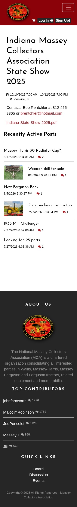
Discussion (38, 475)
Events (38, 480)
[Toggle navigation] (68, 7)
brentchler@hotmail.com (41, 113)
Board (38, 469)
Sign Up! (63, 20)
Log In (44, 20)
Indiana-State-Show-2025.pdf (31, 122)
